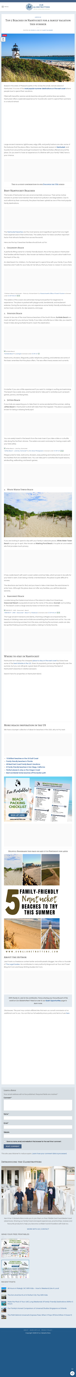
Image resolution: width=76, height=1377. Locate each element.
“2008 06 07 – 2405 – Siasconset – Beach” (16, 612)
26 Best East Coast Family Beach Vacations (23, 764)
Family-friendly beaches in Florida (19, 761)
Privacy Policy (46, 1330)
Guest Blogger (47, 30)
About (26, 1330)
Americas (38, 17)
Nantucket (61, 147)
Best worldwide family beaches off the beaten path (26, 773)
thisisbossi (34, 612)
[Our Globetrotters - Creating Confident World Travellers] (38, 6)
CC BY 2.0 (34, 353)
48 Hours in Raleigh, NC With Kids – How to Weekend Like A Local (33, 1288)
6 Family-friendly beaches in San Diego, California (25, 767)
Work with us (35, 1330)
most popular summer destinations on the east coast (45, 88)
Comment (8, 1098)
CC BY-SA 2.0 (52, 612)
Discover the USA (51, 184)
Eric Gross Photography (36, 451)
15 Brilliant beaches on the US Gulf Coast (22, 758)
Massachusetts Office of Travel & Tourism (52, 293)
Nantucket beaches (15, 232)
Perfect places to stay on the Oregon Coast (23, 770)
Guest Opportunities (53, 1001)
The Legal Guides (13, 964)
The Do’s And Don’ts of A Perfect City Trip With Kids (28, 1295)
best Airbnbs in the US (22, 663)
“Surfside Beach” (9, 353)
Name (6, 1114)
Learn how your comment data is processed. (49, 1153)
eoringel (18, 353)
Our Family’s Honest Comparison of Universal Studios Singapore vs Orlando (37, 1308)
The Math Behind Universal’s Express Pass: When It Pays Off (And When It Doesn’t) (40, 1315)
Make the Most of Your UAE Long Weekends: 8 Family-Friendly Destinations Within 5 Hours (40, 1303)
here (67, 1013)
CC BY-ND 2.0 (12, 295)
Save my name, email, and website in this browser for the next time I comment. (34, 1141)
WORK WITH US (33, 1229)
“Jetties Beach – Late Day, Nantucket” (15, 451)
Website (6, 1132)
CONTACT (45, 1229)
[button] (5, 6)
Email (6, 1123)
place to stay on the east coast (45, 661)
